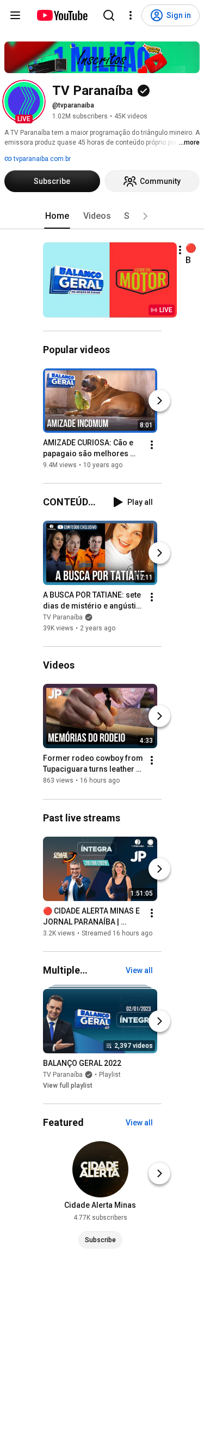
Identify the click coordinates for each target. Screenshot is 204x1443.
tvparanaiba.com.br (41, 159)
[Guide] (15, 15)
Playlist (110, 1074)
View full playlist (67, 1085)
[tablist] (102, 216)
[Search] (108, 15)
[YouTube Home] (61, 15)
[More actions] (180, 250)
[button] (24, 101)
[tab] (57, 216)
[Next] (159, 401)
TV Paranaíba (63, 617)
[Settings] (130, 15)
